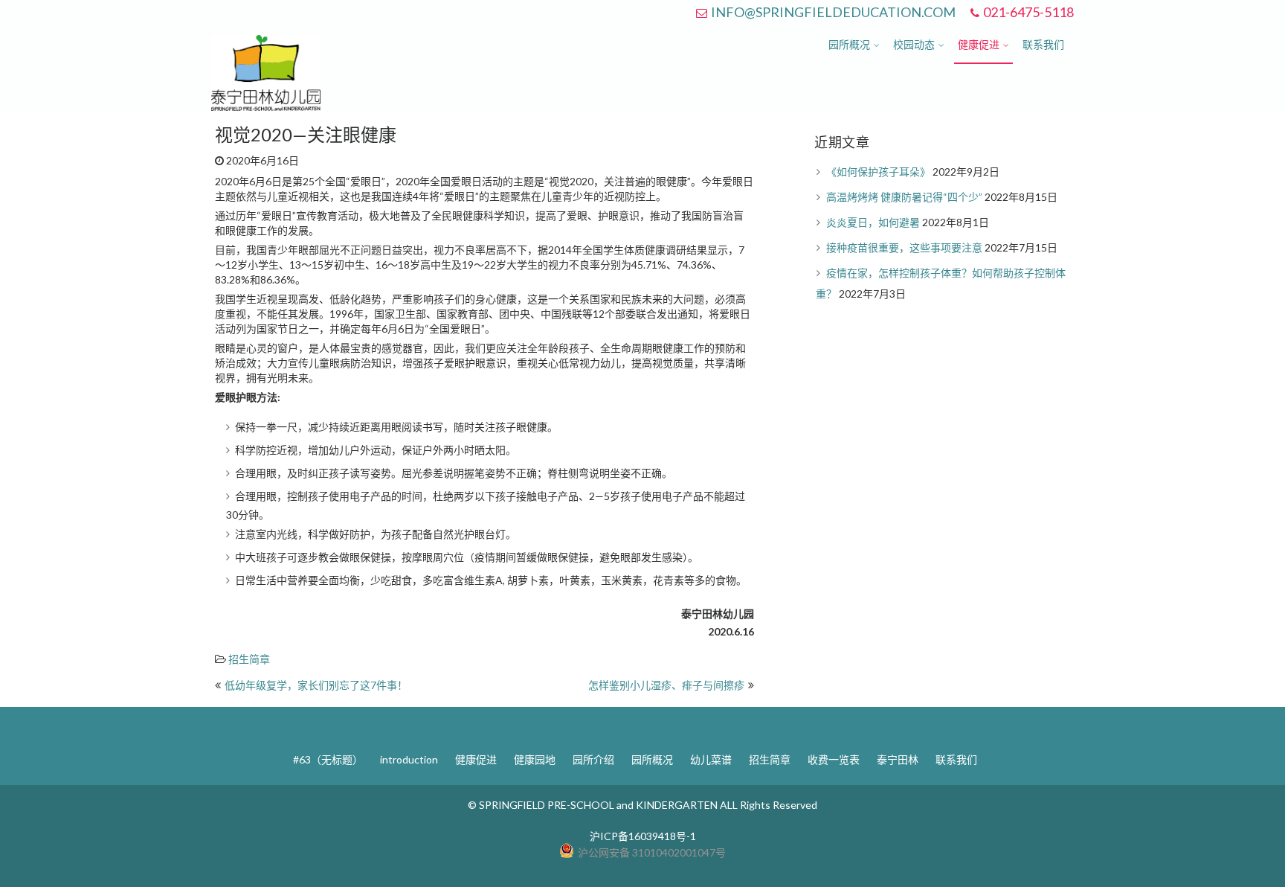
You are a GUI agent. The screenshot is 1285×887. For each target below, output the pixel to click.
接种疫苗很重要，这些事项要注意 (904, 247)
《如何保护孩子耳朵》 (878, 171)
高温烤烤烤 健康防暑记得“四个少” (904, 196)
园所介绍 (593, 759)
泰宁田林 (897, 759)
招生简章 (249, 659)
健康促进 (978, 44)
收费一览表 (834, 759)
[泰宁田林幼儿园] (266, 106)
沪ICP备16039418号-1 (643, 836)
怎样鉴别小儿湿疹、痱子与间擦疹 (666, 685)
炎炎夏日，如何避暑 (873, 222)
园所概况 (849, 44)
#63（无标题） (328, 759)
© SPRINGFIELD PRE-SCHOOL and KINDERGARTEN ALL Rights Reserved (642, 804)
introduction (409, 759)
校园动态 (914, 44)
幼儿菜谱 (711, 759)
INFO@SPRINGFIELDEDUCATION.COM (833, 12)
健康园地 (534, 759)
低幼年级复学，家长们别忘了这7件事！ (316, 685)
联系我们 (1043, 44)
